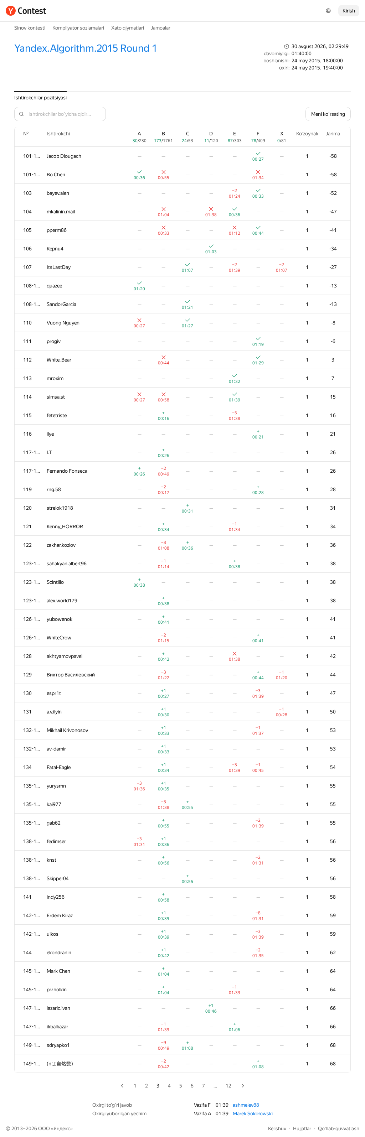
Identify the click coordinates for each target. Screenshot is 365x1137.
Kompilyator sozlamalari (78, 28)
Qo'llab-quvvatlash (338, 1128)
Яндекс (61, 1128)
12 (228, 1086)
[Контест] (26, 11)
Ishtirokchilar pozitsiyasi (40, 97)
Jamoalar (160, 28)
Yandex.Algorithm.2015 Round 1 (85, 48)
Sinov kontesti (29, 28)
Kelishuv (277, 1128)
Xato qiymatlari (127, 28)
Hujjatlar (302, 1128)
